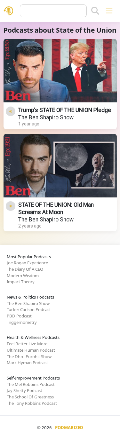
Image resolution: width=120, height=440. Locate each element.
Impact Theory (21, 281)
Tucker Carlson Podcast (29, 309)
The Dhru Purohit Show (29, 356)
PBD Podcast (19, 316)
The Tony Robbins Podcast (32, 403)
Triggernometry (22, 322)
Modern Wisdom (23, 275)
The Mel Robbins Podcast (31, 384)
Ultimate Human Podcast (31, 350)
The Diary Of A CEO (25, 269)
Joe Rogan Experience (27, 263)
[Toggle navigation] (108, 10)
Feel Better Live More (27, 344)
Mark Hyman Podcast (27, 362)
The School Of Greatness (30, 397)
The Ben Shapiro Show (46, 117)
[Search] (95, 11)
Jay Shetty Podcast (24, 390)
